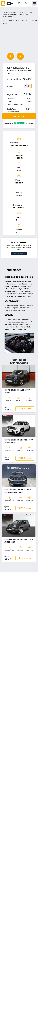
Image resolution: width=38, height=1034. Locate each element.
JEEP (16, 12)
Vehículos (10, 12)
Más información (19, 253)
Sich (4, 12)
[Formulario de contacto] (19, 3)
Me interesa (19, 116)
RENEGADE (23, 12)
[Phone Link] (26, 3)
